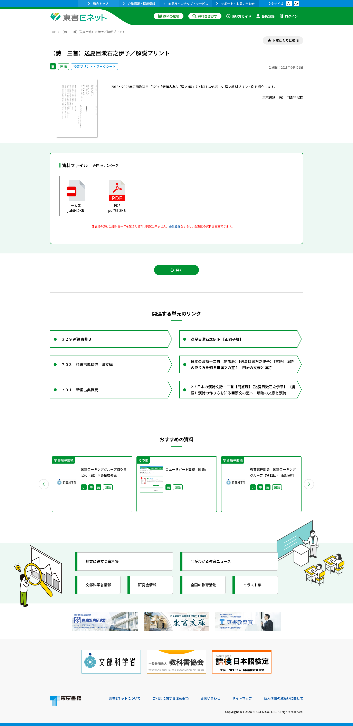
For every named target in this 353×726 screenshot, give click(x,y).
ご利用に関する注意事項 (171, 698)
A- (289, 3)
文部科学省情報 (98, 584)
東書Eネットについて (125, 698)
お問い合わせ (210, 698)
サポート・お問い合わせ (238, 3)
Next (309, 484)
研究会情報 (147, 584)
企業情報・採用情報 (141, 3)
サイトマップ (242, 698)
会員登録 (268, 16)
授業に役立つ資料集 (102, 561)
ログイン (291, 16)
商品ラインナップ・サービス (188, 3)
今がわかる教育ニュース (211, 561)
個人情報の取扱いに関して (283, 698)
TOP (53, 32)
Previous (44, 484)
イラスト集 (252, 584)
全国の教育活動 (203, 584)
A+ (296, 3)
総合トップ (100, 3)
